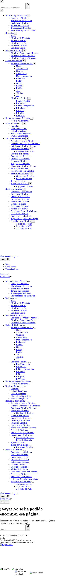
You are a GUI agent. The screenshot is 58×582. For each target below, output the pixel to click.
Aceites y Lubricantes (20, 384)
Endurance (20, 342)
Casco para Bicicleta (19, 454)
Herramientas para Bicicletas (17, 381)
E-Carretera (21, 366)
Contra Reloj (21, 337)
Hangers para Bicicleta (20, 425)
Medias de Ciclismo (19, 469)
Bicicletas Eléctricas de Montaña (24, 318)
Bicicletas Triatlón (18, 308)
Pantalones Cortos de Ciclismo (24, 472)
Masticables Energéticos (21, 396)
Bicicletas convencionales (22, 327)
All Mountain (22, 332)
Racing (19, 349)
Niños (13, 300)
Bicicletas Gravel (18, 313)
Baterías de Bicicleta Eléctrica (23, 408)
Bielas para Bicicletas (20, 410)
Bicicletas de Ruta (18, 305)
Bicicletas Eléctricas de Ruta (23, 320)
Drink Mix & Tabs (19, 391)
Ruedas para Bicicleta (20, 435)
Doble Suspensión (24, 340)
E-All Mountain (23, 364)
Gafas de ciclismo (18, 464)
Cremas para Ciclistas (20, 459)
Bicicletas (9, 298)
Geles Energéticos (18, 393)
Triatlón (19, 357)
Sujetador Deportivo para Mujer (24, 479)
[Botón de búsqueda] (27, 527)
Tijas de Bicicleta (18, 442)
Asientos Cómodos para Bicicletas (25, 406)
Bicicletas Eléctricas (13, 315)
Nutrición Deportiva (14, 386)
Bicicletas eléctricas (19, 362)
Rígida (19, 352)
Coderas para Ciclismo (20, 457)
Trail (18, 354)
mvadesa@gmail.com (13, 538)
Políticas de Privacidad (8, 559)
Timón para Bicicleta (19, 445)
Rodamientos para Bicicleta (22, 432)
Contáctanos (10, 267)
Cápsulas (14, 388)
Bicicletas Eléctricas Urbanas (23, 322)
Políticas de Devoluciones (9, 551)
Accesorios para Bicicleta (16, 281)
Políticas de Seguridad (8, 556)
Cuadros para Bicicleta (20, 420)
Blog (7, 264)
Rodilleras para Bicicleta (21, 476)
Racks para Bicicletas (20, 288)
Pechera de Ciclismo (19, 474)
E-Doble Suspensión (25, 369)
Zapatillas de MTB (24, 486)
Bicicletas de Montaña (20, 303)
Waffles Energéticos (19, 398)
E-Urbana (20, 379)
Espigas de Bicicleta (24, 447)
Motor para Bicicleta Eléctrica (23, 428)
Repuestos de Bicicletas (15, 401)
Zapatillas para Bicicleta (21, 481)
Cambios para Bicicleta (20, 418)
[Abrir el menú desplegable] (29, 281)
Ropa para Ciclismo (13, 450)
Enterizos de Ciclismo (20, 462)
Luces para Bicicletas (20, 283)
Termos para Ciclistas (20, 291)
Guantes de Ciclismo (19, 467)
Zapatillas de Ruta (24, 489)
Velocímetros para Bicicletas (23, 296)
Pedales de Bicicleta (19, 430)
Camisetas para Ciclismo (21, 452)
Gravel (19, 347)
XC (17, 359)
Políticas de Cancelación (9, 549)
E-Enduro (20, 371)
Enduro (19, 344)
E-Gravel (20, 374)
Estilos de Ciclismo (13, 325)
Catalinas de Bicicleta (25, 413)
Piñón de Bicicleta (24, 440)
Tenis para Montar (24, 484)
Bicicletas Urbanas (19, 310)
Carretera (20, 335)
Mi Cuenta (4, 563)
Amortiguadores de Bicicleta (23, 403)
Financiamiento (11, 269)
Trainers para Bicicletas (21, 293)
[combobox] (12, 529)
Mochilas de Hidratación (21, 286)
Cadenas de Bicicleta (20, 415)
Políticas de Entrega (7, 554)
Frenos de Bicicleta (19, 423)
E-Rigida (20, 376)
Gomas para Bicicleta (25, 437)
